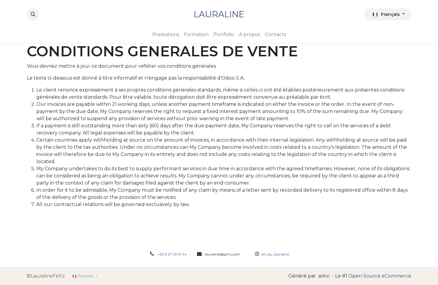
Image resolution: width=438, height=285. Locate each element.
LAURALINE (219, 14)
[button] (33, 14)
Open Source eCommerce (379, 276)
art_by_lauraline (274, 254)
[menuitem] (165, 35)
